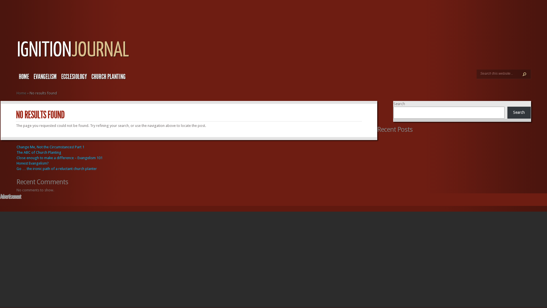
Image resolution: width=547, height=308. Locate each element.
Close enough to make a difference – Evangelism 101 (60, 158)
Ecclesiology (74, 77)
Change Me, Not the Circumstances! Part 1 (50, 147)
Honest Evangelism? (33, 163)
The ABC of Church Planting (39, 152)
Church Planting (108, 77)
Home (24, 77)
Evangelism (45, 77)
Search (399, 104)
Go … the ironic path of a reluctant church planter (57, 169)
